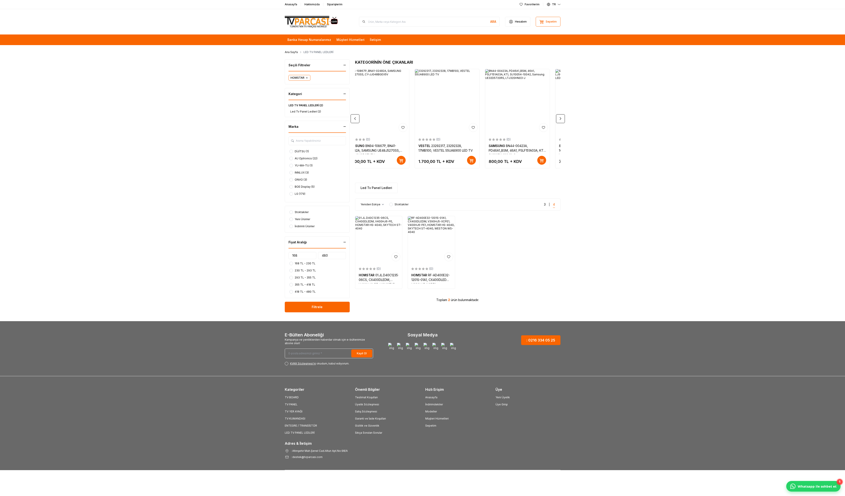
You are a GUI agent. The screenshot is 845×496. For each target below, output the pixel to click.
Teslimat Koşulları (366, 397)
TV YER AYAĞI (293, 411)
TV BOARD (292, 397)
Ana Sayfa (291, 52)
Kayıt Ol (362, 353)
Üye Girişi (502, 404)
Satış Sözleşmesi (366, 411)
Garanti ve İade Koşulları (370, 418)
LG (431, 146)
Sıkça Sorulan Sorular (368, 432)
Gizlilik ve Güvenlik (367, 425)
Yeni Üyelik (503, 397)
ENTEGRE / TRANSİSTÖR (301, 425)
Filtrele (317, 307)
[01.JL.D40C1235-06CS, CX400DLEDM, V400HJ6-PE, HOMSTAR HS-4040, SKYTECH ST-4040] (378, 239)
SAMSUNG (367, 146)
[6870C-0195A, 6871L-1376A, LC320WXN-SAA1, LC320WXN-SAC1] (457, 101)
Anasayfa (431, 397)
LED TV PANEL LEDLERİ (300, 432)
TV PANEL (291, 404)
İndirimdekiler (434, 404)
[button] (355, 118)
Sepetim (430, 425)
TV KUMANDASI (295, 418)
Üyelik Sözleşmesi (367, 404)
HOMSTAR (367, 275)
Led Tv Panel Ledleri (376, 188)
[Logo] (311, 22)
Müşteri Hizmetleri (437, 418)
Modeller (431, 411)
